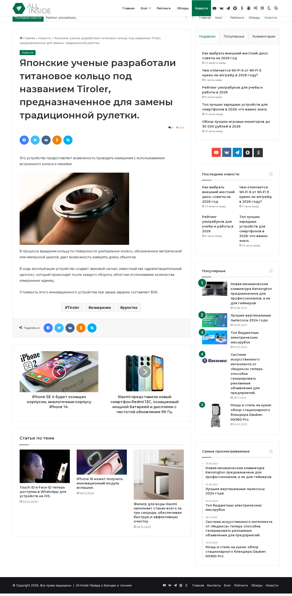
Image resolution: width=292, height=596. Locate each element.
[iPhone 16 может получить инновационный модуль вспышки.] (102, 462)
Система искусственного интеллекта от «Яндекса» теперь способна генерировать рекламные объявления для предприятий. (247, 374)
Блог (144, 8)
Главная (128, 8)
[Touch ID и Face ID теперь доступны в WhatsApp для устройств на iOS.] (45, 466)
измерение (101, 307)
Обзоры (183, 8)
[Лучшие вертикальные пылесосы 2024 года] (214, 320)
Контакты (214, 585)
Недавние (207, 36)
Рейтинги (164, 8)
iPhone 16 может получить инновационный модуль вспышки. (100, 483)
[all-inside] (32, 8)
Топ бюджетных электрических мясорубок (245, 337)
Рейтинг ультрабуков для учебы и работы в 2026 (82, 17)
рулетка (130, 307)
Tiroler (73, 307)
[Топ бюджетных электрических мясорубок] (214, 337)
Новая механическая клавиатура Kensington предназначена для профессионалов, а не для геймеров (251, 293)
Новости (201, 8)
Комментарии (264, 36)
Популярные (234, 36)
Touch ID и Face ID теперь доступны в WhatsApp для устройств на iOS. (43, 491)
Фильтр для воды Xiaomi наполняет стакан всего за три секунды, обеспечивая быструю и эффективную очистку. (158, 512)
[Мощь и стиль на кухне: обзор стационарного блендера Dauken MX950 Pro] (214, 415)
